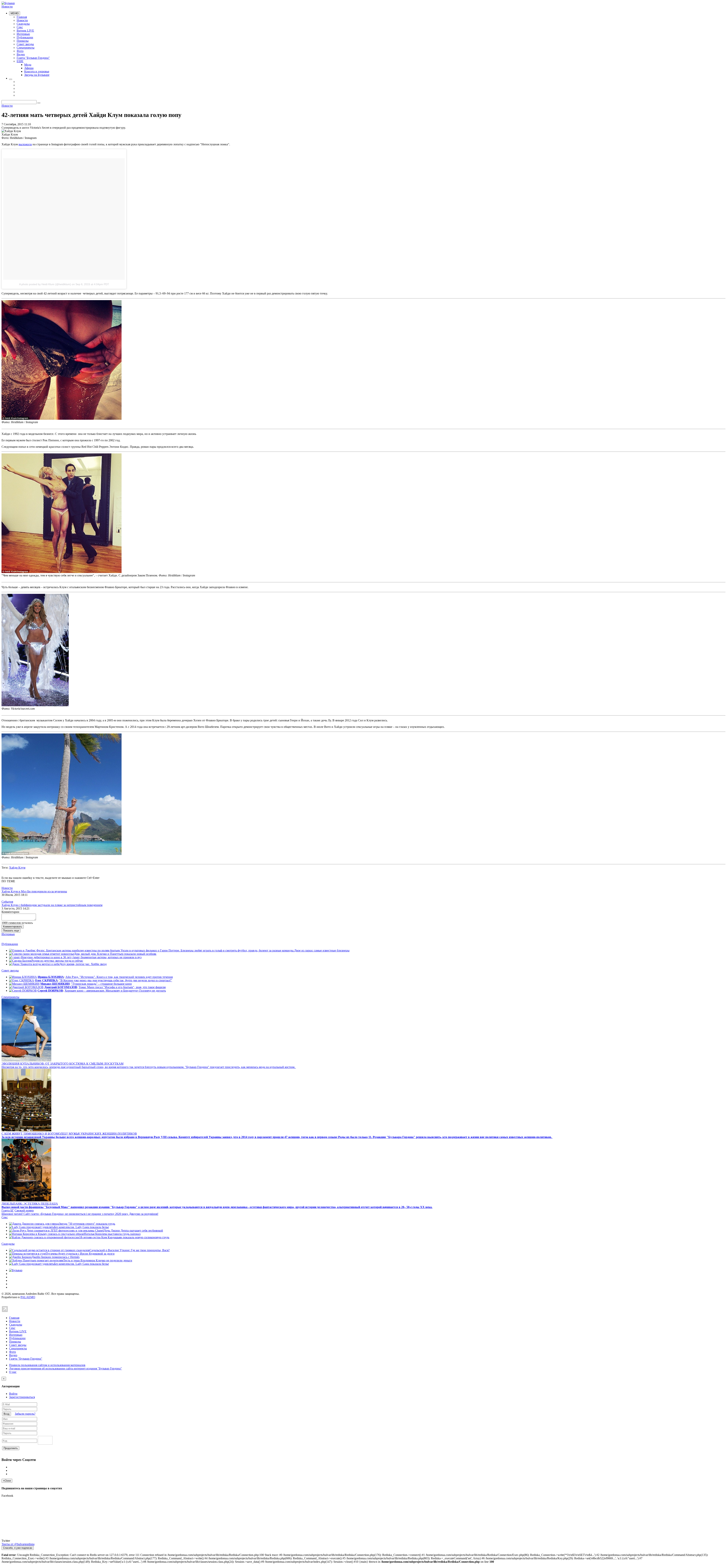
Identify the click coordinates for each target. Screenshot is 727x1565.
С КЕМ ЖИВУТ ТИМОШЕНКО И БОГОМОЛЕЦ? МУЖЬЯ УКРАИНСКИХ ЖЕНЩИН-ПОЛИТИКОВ (69, 1133)
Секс (20, 27)
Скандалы (23, 23)
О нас (12, 1371)
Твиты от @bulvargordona (18, 1544)
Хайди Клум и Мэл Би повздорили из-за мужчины (34, 891)
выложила (25, 144)
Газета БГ (8, 1210)
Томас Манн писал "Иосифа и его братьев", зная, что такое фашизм (122, 987)
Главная (22, 17)
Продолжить (11, 1448)
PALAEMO (27, 1297)
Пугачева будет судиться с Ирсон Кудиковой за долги (80, 1253)
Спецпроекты (25, 47)
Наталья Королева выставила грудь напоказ (112, 1234)
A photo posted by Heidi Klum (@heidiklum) (45, 284)
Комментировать (12, 926)
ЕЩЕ (20, 61)
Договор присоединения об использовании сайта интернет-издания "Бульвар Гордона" (65, 1368)
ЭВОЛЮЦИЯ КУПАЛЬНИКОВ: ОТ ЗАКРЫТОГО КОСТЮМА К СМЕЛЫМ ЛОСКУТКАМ (62, 1063)
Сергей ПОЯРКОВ (50, 990)
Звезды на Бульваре (36, 74)
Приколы (23, 40)
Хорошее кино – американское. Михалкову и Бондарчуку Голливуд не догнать (115, 990)
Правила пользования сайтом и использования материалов (47, 1365)
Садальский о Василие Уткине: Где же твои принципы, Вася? (130, 1250)
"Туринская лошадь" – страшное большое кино (101, 983)
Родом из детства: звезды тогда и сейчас (57, 960)
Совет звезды (25, 44)
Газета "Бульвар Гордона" (33, 57)
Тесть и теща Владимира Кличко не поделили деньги (97, 1260)
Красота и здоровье (36, 71)
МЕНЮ (15, 13)
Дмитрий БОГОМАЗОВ (60, 987)
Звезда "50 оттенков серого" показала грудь (87, 1223)
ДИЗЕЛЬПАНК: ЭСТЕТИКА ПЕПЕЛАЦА (30, 1203)
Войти (13, 1393)
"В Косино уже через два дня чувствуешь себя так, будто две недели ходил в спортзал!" (115, 980)
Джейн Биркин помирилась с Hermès (56, 1257)
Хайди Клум (17, 867)
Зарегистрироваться (22, 1397)
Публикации (25, 37)
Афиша (29, 68)
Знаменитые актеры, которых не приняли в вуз (111, 957)
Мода (27, 64)
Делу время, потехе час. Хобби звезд (83, 964)
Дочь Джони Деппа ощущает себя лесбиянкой (133, 1230)
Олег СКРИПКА (46, 980)
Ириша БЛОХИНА (51, 977)
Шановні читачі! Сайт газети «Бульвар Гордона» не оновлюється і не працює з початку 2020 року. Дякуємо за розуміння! (80, 1213)
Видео (21, 54)
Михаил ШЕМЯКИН (54, 983)
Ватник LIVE (25, 30)
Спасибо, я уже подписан (17, 1547)
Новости (7, 6)
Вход (6, 1413)
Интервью (23, 34)
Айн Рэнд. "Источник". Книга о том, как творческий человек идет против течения (119, 977)
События (7, 901)
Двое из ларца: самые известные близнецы (321, 950)
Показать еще (11, 930)
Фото (20, 51)
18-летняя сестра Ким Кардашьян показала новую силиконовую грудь (124, 1237)
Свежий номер (24, 1210)
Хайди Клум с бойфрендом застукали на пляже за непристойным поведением (52, 905)
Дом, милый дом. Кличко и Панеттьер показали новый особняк (115, 953)
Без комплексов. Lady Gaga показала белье (81, 1227)
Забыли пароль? (25, 1413)
